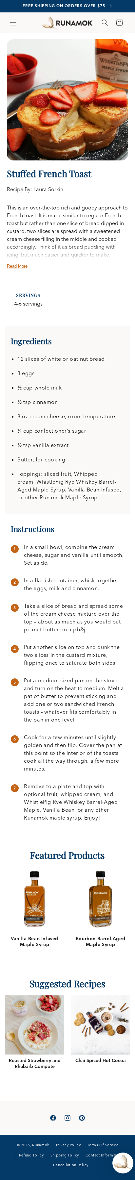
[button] (13, 22)
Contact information (104, 1155)
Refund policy (31, 1155)
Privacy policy (68, 1145)
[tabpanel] (34, 907)
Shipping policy (64, 1155)
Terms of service (102, 1145)
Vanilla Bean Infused (94, 489)
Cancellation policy (70, 1165)
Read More (17, 266)
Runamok (40, 1145)
